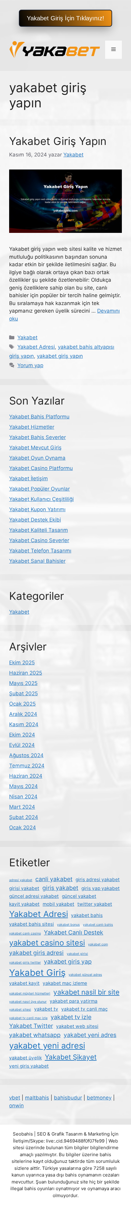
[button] (65, 18)
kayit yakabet (24, 904)
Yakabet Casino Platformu (41, 468)
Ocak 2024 (22, 827)
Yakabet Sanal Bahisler (37, 561)
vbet (14, 1098)
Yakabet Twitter (31, 1025)
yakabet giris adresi (36, 952)
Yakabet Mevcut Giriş (35, 448)
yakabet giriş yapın (60, 356)
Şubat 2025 (23, 693)
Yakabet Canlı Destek (73, 932)
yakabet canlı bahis (98, 925)
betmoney (99, 1098)
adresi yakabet (20, 880)
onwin (16, 1106)
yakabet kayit (24, 983)
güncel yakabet (79, 896)
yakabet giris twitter (25, 963)
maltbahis (37, 1098)
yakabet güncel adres (85, 975)
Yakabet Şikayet (71, 1057)
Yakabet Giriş (37, 972)
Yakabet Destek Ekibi (35, 520)
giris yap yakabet (100, 888)
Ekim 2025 (22, 663)
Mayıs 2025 (23, 683)
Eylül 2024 (22, 745)
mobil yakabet (58, 904)
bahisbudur (68, 1098)
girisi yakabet (24, 888)
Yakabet (27, 337)
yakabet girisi (77, 954)
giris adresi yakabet (98, 879)
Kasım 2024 (23, 724)
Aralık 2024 (23, 714)
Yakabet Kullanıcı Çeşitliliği (41, 499)
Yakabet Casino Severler (39, 540)
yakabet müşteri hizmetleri (29, 993)
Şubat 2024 (23, 817)
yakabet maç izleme (65, 983)
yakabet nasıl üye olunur (28, 1002)
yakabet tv (46, 1009)
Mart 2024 (22, 807)
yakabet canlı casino (25, 933)
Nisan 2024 (23, 797)
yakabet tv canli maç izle (28, 1018)
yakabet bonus (68, 925)
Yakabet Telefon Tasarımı (40, 551)
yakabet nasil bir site (86, 992)
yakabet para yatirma (73, 1001)
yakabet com (98, 944)
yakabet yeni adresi (47, 1046)
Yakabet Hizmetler (31, 427)
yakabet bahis (87, 915)
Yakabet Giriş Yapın (57, 141)
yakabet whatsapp (35, 1035)
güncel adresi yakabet (34, 896)
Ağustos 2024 (26, 755)
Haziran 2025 (25, 673)
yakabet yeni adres (90, 1035)
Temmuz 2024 (26, 766)
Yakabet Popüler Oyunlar (39, 489)
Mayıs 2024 (23, 786)
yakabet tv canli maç (84, 1009)
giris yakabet (60, 887)
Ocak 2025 (22, 704)
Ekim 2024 (22, 735)
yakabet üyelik (25, 1058)
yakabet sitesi (20, 1010)
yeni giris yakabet (29, 1066)
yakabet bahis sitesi (31, 924)
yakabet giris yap (68, 961)
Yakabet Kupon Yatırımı (37, 509)
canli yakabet (54, 879)
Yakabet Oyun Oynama (37, 458)
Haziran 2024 (25, 776)
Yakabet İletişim (28, 478)
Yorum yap (30, 365)
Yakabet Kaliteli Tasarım (38, 530)
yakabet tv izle (71, 1017)
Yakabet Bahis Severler (37, 437)
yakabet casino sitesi (47, 942)
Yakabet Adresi (36, 347)
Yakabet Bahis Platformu (39, 417)
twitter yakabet (94, 904)
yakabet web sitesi (77, 1026)
